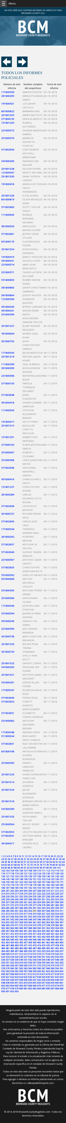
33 (31, 859)
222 (39, 893)
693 (17, 991)
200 (3, 890)
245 (17, 899)
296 (57, 907)
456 (21, 942)
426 (12, 936)
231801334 (7, 249)
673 (52, 985)
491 (52, 948)
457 (26, 942)
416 (30, 933)
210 (48, 890)
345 (26, 919)
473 (35, 945)
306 (39, 910)
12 (26, 856)
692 (12, 991)
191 (26, 887)
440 (12, 939)
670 (39, 985)
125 (43, 873)
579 (8, 968)
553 (17, 962)
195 (43, 887)
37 (44, 859)
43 (63, 859)
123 (35, 873)
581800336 (7, 226)
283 (61, 905)
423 (61, 933)
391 (43, 928)
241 (61, 896)
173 (8, 884)
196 (48, 887)
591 (61, 968)
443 (26, 939)
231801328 (7, 168)
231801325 (7, 774)
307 (43, 910)
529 (35, 956)
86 (9, 867)
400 (21, 930)
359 (26, 922)
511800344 (7, 736)
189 (17, 887)
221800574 (7, 264)
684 (39, 988)
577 (61, 965)
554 (21, 962)
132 (12, 876)
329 (17, 916)
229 (8, 896)
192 (30, 887)
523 (8, 956)
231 (17, 896)
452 (3, 942)
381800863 (7, 287)
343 (17, 919)
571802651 (7, 713)
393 (52, 928)
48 (15, 861)
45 (5, 861)
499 (26, 951)
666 (21, 985)
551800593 (7, 590)
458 (30, 942)
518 (48, 953)
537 (8, 959)
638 (21, 979)
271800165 (7, 444)
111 (43, 870)
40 (54, 859)
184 (57, 884)
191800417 (7, 421)
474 (39, 945)
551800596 (7, 314)
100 (54, 867)
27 (12, 859)
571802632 (7, 701)
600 (39, 971)
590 (57, 968)
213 (61, 890)
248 (30, 899)
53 (31, 861)
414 (21, 933)
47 (12, 861)
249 (35, 899)
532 (48, 956)
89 (18, 867)
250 (39, 899)
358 (21, 922)
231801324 (7, 789)
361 (35, 922)
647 (61, 979)
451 (61, 939)
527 (26, 956)
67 (12, 864)
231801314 (7, 782)
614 (39, 974)
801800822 (7, 111)
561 (52, 962)
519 (52, 953)
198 (57, 887)
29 (18, 859)
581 (17, 968)
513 (26, 953)
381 (61, 925)
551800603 (7, 279)
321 (43, 913)
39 (50, 859)
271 (8, 905)
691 (8, 991)
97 (44, 867)
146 (12, 879)
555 (26, 962)
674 (57, 985)
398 (12, 930)
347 (35, 919)
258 (12, 902)
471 (26, 945)
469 (17, 945)
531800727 (7, 513)
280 (48, 905)
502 (39, 951)
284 (3, 907)
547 (52, 959)
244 (12, 899)
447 (43, 939)
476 (48, 945)
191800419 (7, 256)
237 (43, 896)
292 (39, 907)
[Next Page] (22, 66)
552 (12, 962)
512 (21, 953)
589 (52, 968)
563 (61, 962)
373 (26, 925)
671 (43, 985)
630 (48, 976)
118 (12, 873)
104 (12, 870)
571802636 (7, 521)
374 (30, 925)
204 (21, 890)
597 (26, 971)
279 (43, 905)
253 (52, 899)
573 (43, 965)
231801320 (7, 644)
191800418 (7, 184)
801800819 (7, 199)
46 (9, 861)
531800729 (7, 651)
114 (57, 870)
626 (30, 976)
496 (12, 951)
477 (52, 945)
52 (28, 861)
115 (61, 870)
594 (12, 971)
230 (12, 896)
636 (12, 979)
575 (52, 965)
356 (12, 922)
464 (57, 942)
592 (3, 971)
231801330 (7, 176)
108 (30, 870)
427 (17, 936)
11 (23, 856)
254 (57, 899)
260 (21, 902)
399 (17, 930)
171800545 (7, 352)
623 (17, 976)
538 (12, 959)
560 (48, 962)
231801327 (7, 325)
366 (57, 922)
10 (20, 856)
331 (26, 916)
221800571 (7, 272)
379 (52, 925)
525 (17, 956)
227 (61, 893)
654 (30, 982)
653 (26, 982)
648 (3, 982)
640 (30, 979)
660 (57, 982)
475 (43, 945)
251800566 (7, 598)
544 (39, 959)
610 (21, 974)
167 (43, 882)
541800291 (7, 682)
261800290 (7, 368)
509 (8, 953)
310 (57, 910)
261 (26, 902)
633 (61, 976)
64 (2, 864)
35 (38, 859)
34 (34, 859)
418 (39, 933)
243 (8, 899)
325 (61, 913)
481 (8, 948)
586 (39, 968)
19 (48, 856)
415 (26, 933)
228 (3, 896)
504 (48, 951)
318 (30, 913)
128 (57, 873)
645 (52, 979)
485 (26, 948)
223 (43, 893)
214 (3, 893)
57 (44, 861)
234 (30, 896)
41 (57, 859)
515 (35, 953)
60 (54, 861)
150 (30, 879)
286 (12, 907)
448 (48, 939)
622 (12, 976)
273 (17, 905)
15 (36, 856)
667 (26, 985)
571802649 (7, 697)
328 (12, 916)
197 (52, 887)
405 (43, 930)
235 (35, 896)
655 (35, 982)
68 (15, 864)
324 (57, 913)
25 (5, 859)
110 (39, 870)
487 (35, 948)
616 (48, 974)
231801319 (7, 356)
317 (26, 913)
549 (61, 959)
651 (17, 982)
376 (39, 925)
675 (61, 985)
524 (12, 956)
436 (57, 936)
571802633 (7, 567)
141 (52, 876)
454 (12, 942)
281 (52, 905)
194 (39, 887)
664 (12, 985)
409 (61, 930)
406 (48, 930)
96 (41, 867)
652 (21, 982)
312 (3, 913)
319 (35, 913)
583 (26, 968)
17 (42, 856)
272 (12, 905)
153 (43, 879)
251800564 (7, 824)
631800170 (7, 241)
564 (3, 965)
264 (39, 902)
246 (21, 899)
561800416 (7, 479)
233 (26, 896)
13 (29, 856)
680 (21, 988)
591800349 (7, 621)
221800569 (7, 628)
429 (26, 936)
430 (30, 936)
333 (35, 916)
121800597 (7, 172)
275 (26, 905)
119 (17, 873)
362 (39, 922)
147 (17, 879)
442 (21, 939)
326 (3, 916)
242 (3, 899)
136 (30, 876)
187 (8, 887)
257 (8, 902)
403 (35, 930)
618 (57, 974)
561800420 (7, 306)
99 (50, 867)
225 (52, 893)
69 (18, 864)
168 (48, 882)
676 (3, 988)
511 (17, 953)
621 (8, 976)
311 (61, 910)
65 (5, 864)
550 (3, 962)
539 (17, 959)
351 (52, 919)
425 (8, 936)
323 (52, 913)
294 (48, 907)
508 (3, 953)
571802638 (7, 506)
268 (57, 902)
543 (35, 959)
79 (50, 864)
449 (52, 939)
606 (3, 974)
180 (39, 884)
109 (35, 870)
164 (30, 882)
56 (41, 861)
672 (48, 985)
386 (21, 928)
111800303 (7, 214)
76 (41, 864)
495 (8, 951)
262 (30, 902)
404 (39, 930)
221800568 (7, 375)
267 (52, 902)
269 (61, 902)
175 (17, 884)
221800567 (7, 559)
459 (35, 942)
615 (43, 974)
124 (39, 873)
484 (21, 948)
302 (21, 910)
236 (39, 896)
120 (21, 873)
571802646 (7, 467)
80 (54, 864)
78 (47, 864)
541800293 (7, 161)
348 (39, 919)
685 (43, 988)
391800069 (7, 578)
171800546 (7, 605)
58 (47, 861)
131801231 (7, 437)
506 (57, 951)
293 (43, 907)
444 (30, 939)
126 (48, 873)
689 (61, 988)
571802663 (7, 207)
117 (8, 873)
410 (3, 933)
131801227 (7, 486)
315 (17, 913)
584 (30, 968)
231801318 (7, 801)
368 (3, 925)
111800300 (7, 410)
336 (48, 916)
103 (8, 870)
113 (52, 870)
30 (22, 859)
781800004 (7, 333)
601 (43, 971)
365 (52, 922)
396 (3, 930)
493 (61, 948)
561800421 (7, 310)
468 (12, 945)
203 (17, 890)
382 (3, 928)
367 (61, 922)
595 (17, 971)
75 (38, 864)
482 (12, 948)
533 (52, 956)
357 (17, 922)
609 (17, 974)
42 (60, 859)
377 (43, 925)
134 (21, 876)
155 (52, 879)
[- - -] (3, 3)
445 (35, 939)
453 (8, 942)
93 (31, 867)
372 (21, 925)
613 (35, 974)
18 (45, 856)
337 (52, 916)
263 (35, 902)
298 (3, 910)
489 (43, 948)
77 (44, 864)
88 (15, 867)
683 (35, 988)
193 (35, 887)
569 (26, 965)
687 (52, 988)
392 (48, 928)
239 (52, 896)
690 (3, 991)
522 (3, 956)
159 (8, 882)
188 (12, 887)
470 (21, 945)
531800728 (7, 636)
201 (8, 890)
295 (52, 907)
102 (3, 870)
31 (25, 859)
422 (57, 933)
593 (8, 971)
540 (21, 959)
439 (8, 939)
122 (30, 873)
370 (12, 925)
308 (48, 910)
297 (61, 907)
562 (57, 962)
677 (8, 988)
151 (35, 879)
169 (52, 882)
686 (48, 988)
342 (12, 919)
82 (60, 864)
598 (30, 971)
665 (17, 985)
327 (8, 916)
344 (21, 919)
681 (26, 988)
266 (48, 902)
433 (43, 936)
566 (12, 965)
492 (57, 948)
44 (2, 861)
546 (48, 959)
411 (8, 933)
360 (30, 922)
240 (57, 896)
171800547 (7, 690)
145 (8, 879)
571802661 (7, 233)
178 (30, 884)
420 (48, 933)
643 (43, 979)
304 (30, 910)
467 (8, 945)
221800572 (7, 130)
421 (52, 933)
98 (47, 867)
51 (25, 861)
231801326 (7, 195)
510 (12, 953)
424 (3, 936)
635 (8, 979)
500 (30, 951)
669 (35, 985)
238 (48, 896)
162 (21, 882)
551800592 (7, 575)
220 (30, 893)
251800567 (7, 452)
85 (5, 867)
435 (52, 936)
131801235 (7, 122)
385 (17, 928)
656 (39, 982)
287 (17, 907)
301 (17, 910)
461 (43, 942)
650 (12, 982)
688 (57, 988)
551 (8, 962)
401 (26, 930)
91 (25, 867)
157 (61, 879)
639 (26, 979)
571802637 (7, 544)
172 (3, 884)
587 (43, 968)
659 (52, 982)
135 (26, 876)
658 (48, 982)
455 (17, 942)
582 (21, 968)
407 (52, 930)
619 (61, 974)
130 (3, 876)
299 (8, 910)
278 (39, 905)
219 (26, 893)
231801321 (7, 674)
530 (39, 956)
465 (61, 942)
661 (61, 982)
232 (21, 896)
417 (35, 933)
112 (48, 870)
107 (26, 870)
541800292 (7, 667)
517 (43, 953)
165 (35, 882)
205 (26, 890)
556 (30, 962)
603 (52, 971)
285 (8, 907)
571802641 (7, 835)
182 (48, 884)
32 (28, 859)
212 (57, 890)
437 (61, 936)
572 (39, 965)
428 (21, 936)
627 (35, 976)
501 (35, 951)
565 (8, 965)
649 (8, 982)
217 (17, 893)
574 (48, 965)
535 (61, 956)
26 (9, 859)
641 (35, 979)
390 (39, 928)
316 (21, 913)
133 (17, 876)
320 (39, 913)
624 (21, 976)
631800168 (7, 751)
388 (30, 928)
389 (35, 928)
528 (30, 956)
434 (48, 936)
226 (57, 893)
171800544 (7, 529)
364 (48, 922)
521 (61, 953)
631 (52, 976)
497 (17, 951)
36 (41, 859)
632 (57, 976)
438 (3, 939)
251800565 (7, 762)
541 (26, 959)
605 (61, 971)
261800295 (7, 95)
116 (3, 873)
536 (3, 959)
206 (30, 890)
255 (61, 899)
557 (35, 962)
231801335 (7, 115)
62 (60, 861)
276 (30, 905)
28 (15, 859)
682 (30, 988)
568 (21, 965)
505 (52, 951)
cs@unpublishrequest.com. (40, 1083)
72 (28, 864)
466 (3, 945)
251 (43, 899)
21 (55, 856)
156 (57, 879)
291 (35, 907)
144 (3, 879)
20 (52, 856)
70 (22, 864)
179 (35, 884)
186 (3, 887)
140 (48, 876)
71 (25, 864)
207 (35, 890)
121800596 (7, 299)
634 (3, 979)
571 (35, 965)
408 (57, 930)
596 (21, 971)
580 (12, 968)
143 (61, 876)
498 (21, 951)
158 (3, 882)
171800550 (7, 92)
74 (34, 864)
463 (52, 942)
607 (8, 974)
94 (34, 867)
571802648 (7, 394)
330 (21, 916)
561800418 (7, 402)
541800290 (7, 808)
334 (39, 916)
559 (43, 962)
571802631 (7, 743)
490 (48, 948)
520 (57, 953)
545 (43, 959)
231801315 (7, 425)
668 (30, 985)
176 (21, 884)
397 (8, 930)
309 (52, 910)
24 (2, 859)
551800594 (7, 613)
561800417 (7, 843)
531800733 (7, 341)
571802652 (7, 831)
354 (3, 922)
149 (26, 879)
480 (3, 948)
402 (30, 930)
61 (57, 861)
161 (17, 882)
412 (12, 933)
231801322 (7, 663)
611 (26, 974)
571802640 (7, 552)
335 (43, 916)
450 (57, 939)
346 (30, 919)
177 (26, 884)
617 (52, 974)
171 (61, 882)
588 (48, 968)
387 (26, 928)
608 (12, 974)
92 (28, 867)
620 (3, 976)
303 (26, 910)
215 (8, 893)
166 (39, 882)
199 (61, 887)
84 (2, 867)
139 (43, 876)
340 (3, 919)
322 (48, 913)
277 (35, 905)
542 (30, 959)
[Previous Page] (6, 66)
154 (48, 879)
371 (17, 925)
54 (34, 861)
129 (61, 873)
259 (17, 902)
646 (57, 979)
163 (26, 882)
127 (52, 873)
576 (57, 965)
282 (57, 905)
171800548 (7, 732)
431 (35, 936)
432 (39, 936)
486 (30, 948)
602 (48, 971)
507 (61, 951)
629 (43, 976)
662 (3, 985)
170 (57, 882)
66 (9, 864)
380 (57, 925)
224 (48, 893)
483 (17, 948)
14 (32, 856)
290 (30, 907)
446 (39, 939)
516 (39, 953)
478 (57, 945)
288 (21, 907)
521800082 (7, 720)
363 (43, 922)
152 (39, 879)
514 (30, 953)
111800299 (7, 364)
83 (63, 864)
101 (59, 867)
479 (61, 945)
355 (8, 922)
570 (30, 965)
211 (52, 890)
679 (17, 988)
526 (21, 956)
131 (8, 876)
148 (21, 879)
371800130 (7, 383)
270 (3, 905)
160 (12, 882)
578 (3, 968)
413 (17, 933)
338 (57, 916)
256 (3, 902)
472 (30, 945)
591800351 (7, 260)
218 (21, 893)
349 (43, 919)
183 (52, 884)
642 (39, 979)
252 (48, 899)
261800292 (7, 536)
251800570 (7, 138)
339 (61, 916)
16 (39, 856)
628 (39, 976)
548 (57, 959)
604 (57, 971)
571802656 (7, 149)
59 (50, 861)
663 (8, 985)
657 (43, 982)
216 (12, 893)
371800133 (7, 118)
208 (39, 890)
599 (35, 971)
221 (35, 893)
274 (21, 905)
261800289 (7, 494)
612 (30, 974)
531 (43, 956)
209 (43, 890)
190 (21, 887)
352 (57, 919)
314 (12, 913)
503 (43, 951)
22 (58, 856)
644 (48, 979)
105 (17, 870)
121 (26, 873)
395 (61, 928)
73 (31, 864)
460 (39, 942)
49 (18, 861)
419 (43, 933)
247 (26, 899)
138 (39, 876)
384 (12, 928)
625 (26, 976)
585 (35, 968)
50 (22, 861)
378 (48, 925)
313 (8, 913)
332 (30, 916)
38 (47, 859)
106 (21, 870)
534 (57, 956)
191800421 (7, 103)
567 (17, 965)
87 (12, 867)
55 (38, 861)
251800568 (7, 460)
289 (26, 907)
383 (8, 928)
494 (3, 951)
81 (57, 864)
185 (61, 884)
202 (12, 890)
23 (61, 856)
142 (57, 876)
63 (63, 861)
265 (43, 902)
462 (48, 942)
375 (35, 925)
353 (61, 919)
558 (39, 962)
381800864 (7, 295)
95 (38, 867)
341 (8, 919)
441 (17, 939)
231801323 (7, 816)
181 (43, 884)
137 (35, 876)
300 (12, 910)
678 (12, 988)
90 (22, 867)
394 (57, 928)
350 (48, 919)
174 (12, 884)
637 (17, 979)
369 (8, 925)
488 (39, 948)
